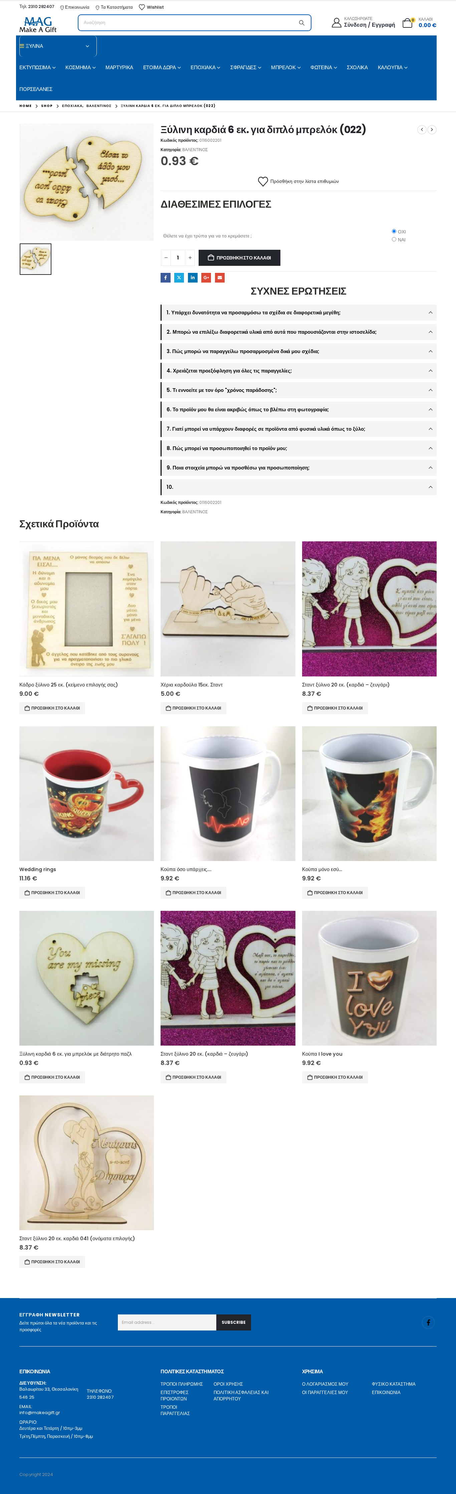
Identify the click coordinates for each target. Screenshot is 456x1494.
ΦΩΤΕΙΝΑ (321, 67)
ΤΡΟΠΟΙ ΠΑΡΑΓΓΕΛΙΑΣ (175, 1410)
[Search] (302, 22)
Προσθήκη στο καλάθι (244, 257)
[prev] (422, 129)
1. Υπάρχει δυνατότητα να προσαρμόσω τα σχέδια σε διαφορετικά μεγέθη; (253, 312)
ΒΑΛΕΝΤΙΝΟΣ (195, 149)
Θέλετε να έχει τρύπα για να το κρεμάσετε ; (207, 235)
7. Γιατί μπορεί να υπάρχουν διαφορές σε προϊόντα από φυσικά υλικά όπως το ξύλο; (266, 428)
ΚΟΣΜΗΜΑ (77, 67)
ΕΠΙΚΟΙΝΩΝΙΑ (386, 1392)
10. (170, 487)
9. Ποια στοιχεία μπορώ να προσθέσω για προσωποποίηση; (238, 467)
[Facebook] (428, 1322)
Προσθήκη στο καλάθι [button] (55, 708)
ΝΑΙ (402, 239)
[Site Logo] (37, 24)
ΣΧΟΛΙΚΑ (357, 67)
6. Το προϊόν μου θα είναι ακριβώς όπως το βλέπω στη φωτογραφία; (248, 409)
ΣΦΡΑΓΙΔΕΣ (243, 67)
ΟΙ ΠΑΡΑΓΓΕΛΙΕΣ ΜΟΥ (325, 1392)
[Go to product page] (86, 608)
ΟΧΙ (402, 231)
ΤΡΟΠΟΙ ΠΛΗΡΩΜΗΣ (182, 1384)
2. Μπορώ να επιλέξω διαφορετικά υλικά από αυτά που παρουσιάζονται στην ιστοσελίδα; (272, 331)
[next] (432, 129)
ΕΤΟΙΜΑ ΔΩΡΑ (159, 67)
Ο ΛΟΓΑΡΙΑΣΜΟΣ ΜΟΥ (325, 1384)
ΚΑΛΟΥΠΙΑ (390, 67)
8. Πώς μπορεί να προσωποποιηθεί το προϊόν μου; (227, 448)
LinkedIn (193, 278)
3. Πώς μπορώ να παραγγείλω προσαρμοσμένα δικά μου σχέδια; (243, 351)
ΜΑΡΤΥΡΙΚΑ (119, 67)
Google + (206, 278)
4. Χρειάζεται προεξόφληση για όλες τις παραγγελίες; (229, 370)
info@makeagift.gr (39, 1412)
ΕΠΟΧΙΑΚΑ (203, 67)
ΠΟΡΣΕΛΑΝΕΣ (35, 89)
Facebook (165, 278)
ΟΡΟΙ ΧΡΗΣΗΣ (228, 1384)
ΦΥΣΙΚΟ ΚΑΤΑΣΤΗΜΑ (394, 1384)
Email (220, 278)
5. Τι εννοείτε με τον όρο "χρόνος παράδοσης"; (222, 390)
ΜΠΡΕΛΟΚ (283, 67)
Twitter (179, 278)
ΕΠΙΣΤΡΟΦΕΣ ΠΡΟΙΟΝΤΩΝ (175, 1395)
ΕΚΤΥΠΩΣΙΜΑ (34, 67)
